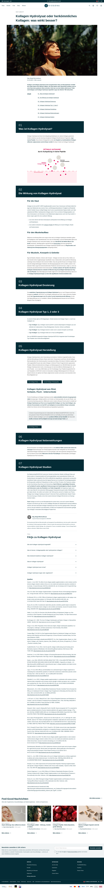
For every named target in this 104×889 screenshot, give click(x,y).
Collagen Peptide (48, 224)
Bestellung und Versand (32, 870)
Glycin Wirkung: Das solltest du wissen (13, 825)
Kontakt (28, 867)
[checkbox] (55, 851)
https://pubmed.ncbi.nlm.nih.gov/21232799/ (44, 651)
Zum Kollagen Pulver (33, 426)
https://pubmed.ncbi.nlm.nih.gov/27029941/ (38, 704)
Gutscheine (54, 867)
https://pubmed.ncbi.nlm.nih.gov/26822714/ (38, 675)
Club (14, 5)
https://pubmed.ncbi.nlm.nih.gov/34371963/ (38, 695)
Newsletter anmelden (95, 848)
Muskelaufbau (57, 243)
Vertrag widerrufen (31, 876)
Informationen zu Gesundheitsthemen (42, 881)
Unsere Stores (55, 873)
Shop (3, 5)
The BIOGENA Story (81, 864)
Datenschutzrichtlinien (73, 851)
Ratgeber (54, 870)
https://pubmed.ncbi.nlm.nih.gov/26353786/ (48, 685)
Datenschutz (23, 881)
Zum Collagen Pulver (33, 381)
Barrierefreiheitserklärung (56, 881)
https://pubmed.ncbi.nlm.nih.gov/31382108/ (38, 629)
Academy (79, 867)
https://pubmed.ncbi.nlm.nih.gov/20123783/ (55, 714)
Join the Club (55, 864)
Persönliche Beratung (32, 864)
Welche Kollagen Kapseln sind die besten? (88, 826)
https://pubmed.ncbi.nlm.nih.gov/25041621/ (49, 752)
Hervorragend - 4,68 (7, 1)
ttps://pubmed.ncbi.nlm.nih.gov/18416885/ (53, 760)
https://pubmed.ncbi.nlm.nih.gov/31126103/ (38, 783)
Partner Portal (80, 870)
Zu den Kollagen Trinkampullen (51, 381)
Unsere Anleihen (13, 881)
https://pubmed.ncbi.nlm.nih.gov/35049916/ (64, 656)
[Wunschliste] (97, 6)
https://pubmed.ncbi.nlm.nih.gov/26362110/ (40, 588)
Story (18, 5)
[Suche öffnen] (89, 6)
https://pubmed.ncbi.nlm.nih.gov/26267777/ (45, 616)
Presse (18, 881)
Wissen (24, 5)
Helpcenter (29, 873)
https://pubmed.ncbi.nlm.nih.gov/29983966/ (45, 733)
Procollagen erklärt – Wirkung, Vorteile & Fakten (39, 826)
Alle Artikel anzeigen (94, 798)
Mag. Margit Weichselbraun (34, 78)
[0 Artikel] (101, 6)
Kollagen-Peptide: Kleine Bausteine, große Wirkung (64, 826)
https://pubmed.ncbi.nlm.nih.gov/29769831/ (48, 767)
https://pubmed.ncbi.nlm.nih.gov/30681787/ (61, 593)
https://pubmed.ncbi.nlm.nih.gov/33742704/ (57, 601)
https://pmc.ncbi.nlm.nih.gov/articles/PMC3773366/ (62, 723)
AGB (65, 851)
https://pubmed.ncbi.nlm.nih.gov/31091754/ (60, 775)
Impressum (29, 881)
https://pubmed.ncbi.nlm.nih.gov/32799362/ (49, 608)
